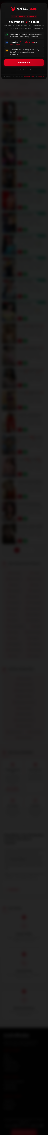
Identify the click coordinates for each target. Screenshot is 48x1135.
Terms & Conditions (27, 42)
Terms (25, 76)
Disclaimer (41, 76)
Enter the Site (24, 62)
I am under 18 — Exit (24, 69)
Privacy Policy (15, 44)
